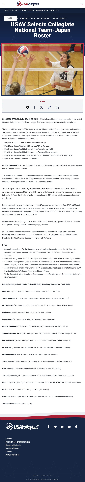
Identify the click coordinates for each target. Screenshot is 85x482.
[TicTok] (76, 427)
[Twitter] (55, 427)
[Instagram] (62, 427)
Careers (9, 451)
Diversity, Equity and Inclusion (18, 442)
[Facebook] (48, 427)
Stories (15, 10)
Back (10, 18)
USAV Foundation (12, 455)
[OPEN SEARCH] (81, 4)
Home (6, 10)
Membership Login (13, 445)
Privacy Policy (46, 476)
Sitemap (36, 476)
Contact (9, 438)
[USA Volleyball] (28, 3)
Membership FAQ (12, 448)
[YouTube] (69, 427)
